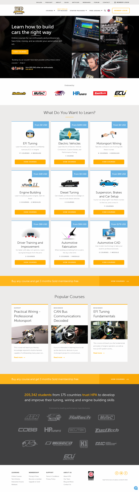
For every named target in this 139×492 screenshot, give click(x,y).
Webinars (87, 2)
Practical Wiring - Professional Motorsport (27, 316)
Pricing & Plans (34, 476)
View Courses (30, 162)
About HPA (67, 476)
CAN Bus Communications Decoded (67, 316)
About (58, 2)
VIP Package (62, 10)
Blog (67, 2)
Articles (75, 2)
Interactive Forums (17, 482)
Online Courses (16, 476)
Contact (106, 2)
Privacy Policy (50, 479)
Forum (96, 2)
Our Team (67, 479)
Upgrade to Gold (34, 482)
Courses (50, 11)
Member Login (120, 11)
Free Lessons (95, 11)
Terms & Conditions (52, 476)
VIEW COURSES (20, 52)
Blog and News (68, 482)
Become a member (35, 479)
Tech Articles (15, 479)
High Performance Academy (19, 11)
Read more (18, 357)
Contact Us (67, 484)
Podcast (49, 2)
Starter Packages (77, 11)
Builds (39, 2)
